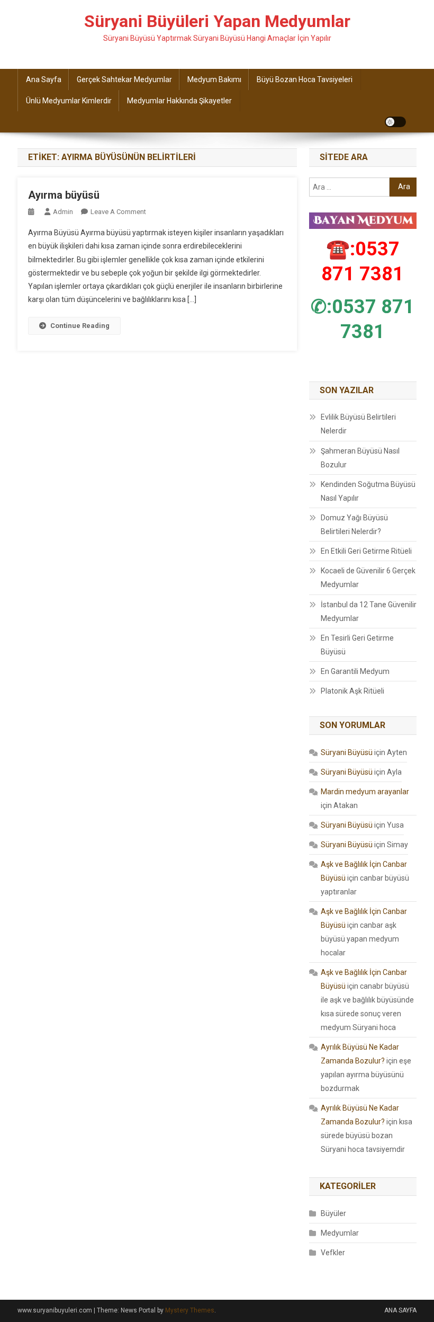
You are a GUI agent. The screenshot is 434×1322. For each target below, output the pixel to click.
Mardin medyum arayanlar (365, 791)
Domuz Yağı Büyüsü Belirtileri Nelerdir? (354, 524)
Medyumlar (340, 1233)
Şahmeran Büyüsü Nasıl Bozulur (360, 458)
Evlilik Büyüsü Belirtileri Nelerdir (358, 424)
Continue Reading (80, 326)
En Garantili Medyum (355, 671)
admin (63, 212)
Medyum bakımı (214, 79)
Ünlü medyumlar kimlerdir (69, 100)
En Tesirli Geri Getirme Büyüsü (357, 645)
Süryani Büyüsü (347, 752)
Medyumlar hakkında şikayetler (179, 100)
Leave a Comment (118, 212)
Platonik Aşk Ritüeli (352, 691)
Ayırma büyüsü (64, 195)
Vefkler (333, 1252)
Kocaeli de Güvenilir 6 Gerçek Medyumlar (368, 577)
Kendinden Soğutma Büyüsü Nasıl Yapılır (368, 491)
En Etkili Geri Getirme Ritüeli (366, 551)
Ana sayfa (43, 79)
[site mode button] (395, 122)
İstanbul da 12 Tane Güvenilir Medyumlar (369, 611)
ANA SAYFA (400, 1310)
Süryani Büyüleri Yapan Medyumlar (217, 21)
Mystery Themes (189, 1310)
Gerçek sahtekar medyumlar (124, 79)
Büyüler (333, 1213)
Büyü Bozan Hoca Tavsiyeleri (304, 79)
